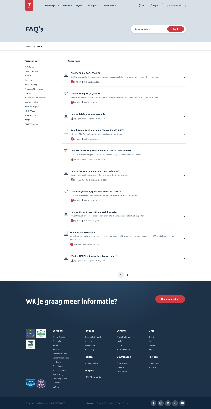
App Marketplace (31, 102)
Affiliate (152, 367)
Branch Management (33, 107)
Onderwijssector (60, 378)
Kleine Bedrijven (60, 337)
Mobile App (122, 371)
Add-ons (88, 341)
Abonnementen (91, 363)
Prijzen (79, 5)
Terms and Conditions (105, 403)
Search (175, 29)
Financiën (57, 349)
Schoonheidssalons (61, 358)
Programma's (154, 363)
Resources (29, 76)
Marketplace (90, 345)
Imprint (90, 403)
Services (28, 80)
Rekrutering (58, 374)
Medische (57, 362)
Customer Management (34, 89)
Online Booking (31, 84)
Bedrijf (151, 337)
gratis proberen (174, 5)
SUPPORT (28, 46)
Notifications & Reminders (35, 98)
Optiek (56, 387)
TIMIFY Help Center (93, 377)
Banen (151, 341)
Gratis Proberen (123, 337)
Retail (55, 345)
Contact (120, 345)
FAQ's (39, 46)
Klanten (152, 345)
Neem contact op (170, 299)
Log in (119, 341)
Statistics (28, 93)
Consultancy (58, 366)
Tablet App (121, 367)
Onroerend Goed (60, 353)
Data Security (30, 115)
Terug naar (73, 61)
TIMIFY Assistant (31, 124)
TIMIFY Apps (30, 111)
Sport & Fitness (59, 370)
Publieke (56, 383)
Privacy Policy (122, 403)
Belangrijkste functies (94, 337)
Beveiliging (89, 349)
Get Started (29, 67)
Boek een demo (123, 349)
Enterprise (93, 5)
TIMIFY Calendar (31, 71)
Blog (151, 349)
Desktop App (122, 363)
